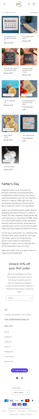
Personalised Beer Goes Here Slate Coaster (27, 70)
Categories (8, 337)
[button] (4, 4)
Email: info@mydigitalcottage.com (16, 319)
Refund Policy (9, 361)
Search (6, 332)
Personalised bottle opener (28, 37)
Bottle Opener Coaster (8, 136)
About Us (7, 347)
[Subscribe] (30, 298)
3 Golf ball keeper (9, 167)
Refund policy (12, 411)
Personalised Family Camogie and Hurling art (10, 38)
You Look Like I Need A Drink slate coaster (10, 69)
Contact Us (8, 342)
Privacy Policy (9, 356)
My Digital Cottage (18, 408)
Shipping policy (14, 414)
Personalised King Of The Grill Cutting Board (28, 102)
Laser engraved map (28, 135)
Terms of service (32, 411)
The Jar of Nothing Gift (9, 101)
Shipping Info (8, 352)
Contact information (26, 414)
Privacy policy (22, 411)
